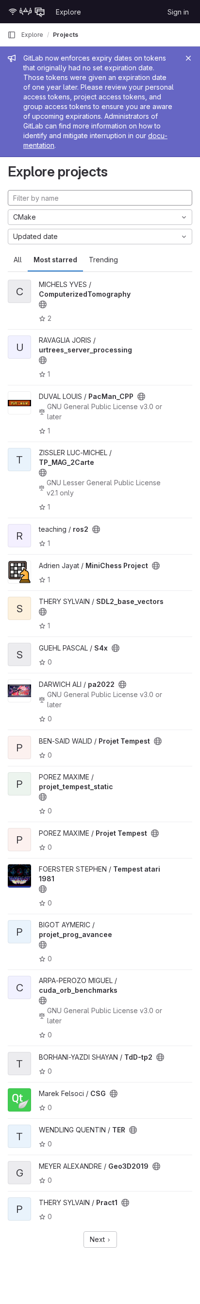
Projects (65, 34)
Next (98, 1239)
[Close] (188, 58)
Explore (68, 12)
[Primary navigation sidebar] (11, 35)
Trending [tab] (103, 259)
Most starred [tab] (55, 259)
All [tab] (18, 259)
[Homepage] (26, 11)
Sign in (178, 12)
